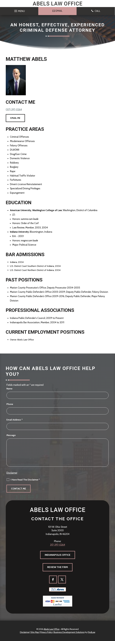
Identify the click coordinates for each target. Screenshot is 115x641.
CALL (97, 11)
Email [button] (59, 10)
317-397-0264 (57, 544)
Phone (9, 404)
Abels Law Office (51, 629)
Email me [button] (15, 118)
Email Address (14, 419)
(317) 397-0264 (14, 109)
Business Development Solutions (69, 632)
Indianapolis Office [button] (57, 554)
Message (11, 435)
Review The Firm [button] (57, 567)
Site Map (35, 632)
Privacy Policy (46, 632)
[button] (19, 10)
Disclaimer (11, 472)
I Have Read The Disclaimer (25, 479)
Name (9, 388)
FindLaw (91, 632)
